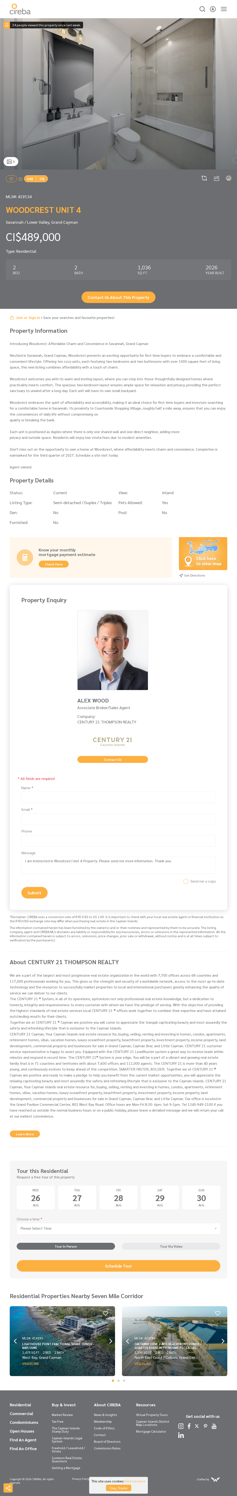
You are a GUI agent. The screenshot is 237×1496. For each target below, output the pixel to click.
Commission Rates (107, 1448)
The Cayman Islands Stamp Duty (66, 1429)
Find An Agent (23, 1440)
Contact (100, 1434)
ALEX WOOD (93, 700)
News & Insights (105, 1414)
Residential (20, 1405)
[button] (113, 1380)
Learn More (25, 1134)
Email (27, 809)
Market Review (62, 1414)
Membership (103, 1421)
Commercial (21, 1413)
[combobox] (118, 1228)
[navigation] (8, 94)
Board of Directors (107, 1441)
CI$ (42, 179)
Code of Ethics (104, 1428)
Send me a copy (203, 881)
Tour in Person (66, 1246)
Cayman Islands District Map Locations (152, 1423)
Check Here (53, 564)
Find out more (135, 1481)
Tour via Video (171, 1246)
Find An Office (23, 1448)
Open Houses (22, 1431)
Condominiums (24, 1422)
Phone (26, 831)
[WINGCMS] (215, 1479)
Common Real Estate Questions (67, 1459)
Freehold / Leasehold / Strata (68, 1449)
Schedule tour (118, 1265)
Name (27, 787)
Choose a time (29, 1218)
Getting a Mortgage (66, 1467)
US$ (30, 179)
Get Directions (194, 575)
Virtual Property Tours (152, 1414)
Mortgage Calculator (151, 1431)
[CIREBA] (20, 12)
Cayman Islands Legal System (67, 1439)
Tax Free (57, 1421)
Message (28, 852)
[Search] (202, 8)
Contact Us (113, 759)
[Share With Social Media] (8, 1488)
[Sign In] (213, 8)
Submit (34, 892)
